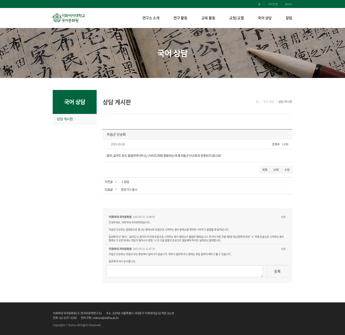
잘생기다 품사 (129, 189)
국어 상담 (265, 18)
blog (130, 325)
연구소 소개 (151, 18)
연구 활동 (180, 18)
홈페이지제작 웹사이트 (115, 325)
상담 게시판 (65, 118)
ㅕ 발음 (125, 181)
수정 (287, 170)
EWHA (288, 4)
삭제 (276, 170)
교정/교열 (236, 18)
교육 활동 (208, 18)
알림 (289, 18)
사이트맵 (273, 4)
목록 (265, 170)
